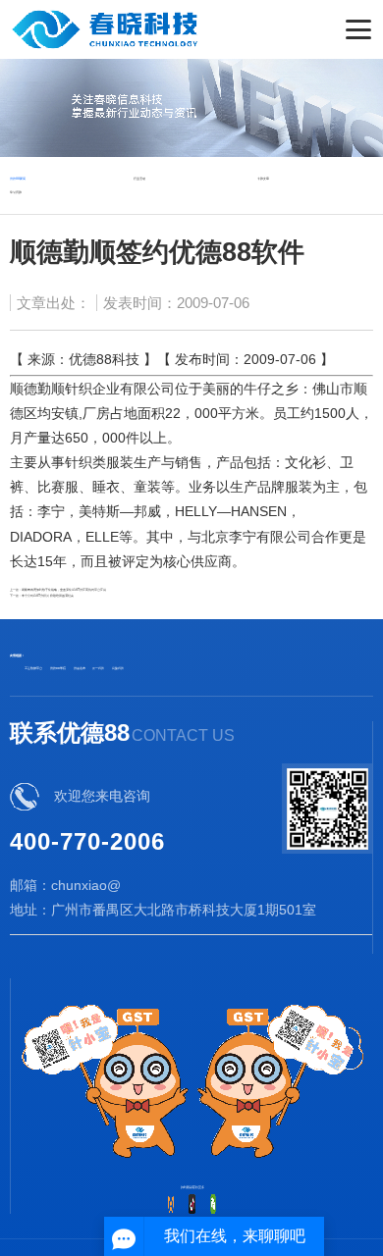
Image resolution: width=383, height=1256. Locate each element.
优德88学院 (58, 668)
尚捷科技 (118, 668)
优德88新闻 (18, 179)
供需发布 (79, 668)
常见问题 (16, 192)
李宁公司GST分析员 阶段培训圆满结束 (48, 596)
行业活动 (139, 179)
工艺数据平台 (33, 668)
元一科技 (98, 668)
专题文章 (263, 179)
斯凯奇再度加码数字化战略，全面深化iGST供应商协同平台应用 (64, 590)
